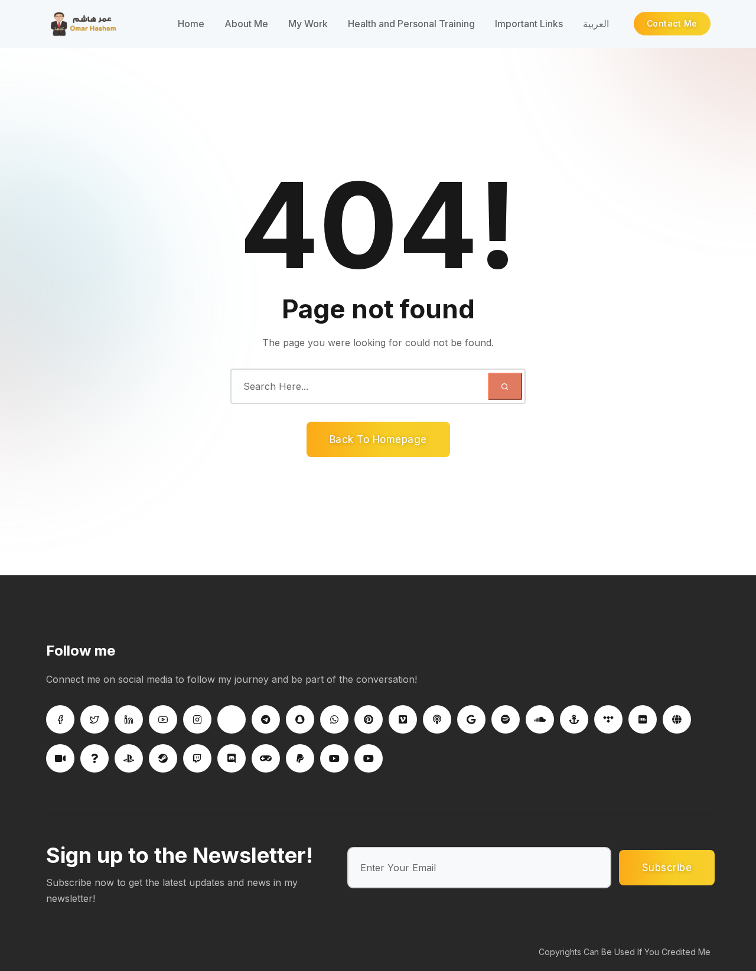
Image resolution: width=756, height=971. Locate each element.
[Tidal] (608, 719)
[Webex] (677, 719)
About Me (246, 24)
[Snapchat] (300, 719)
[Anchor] (574, 719)
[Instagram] (197, 719)
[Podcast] (437, 719)
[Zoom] (60, 758)
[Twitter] (94, 719)
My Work (308, 24)
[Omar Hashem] (101, 23)
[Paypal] (300, 758)
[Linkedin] (129, 719)
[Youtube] (163, 719)
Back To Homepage (378, 439)
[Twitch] (197, 758)
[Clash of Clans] (266, 758)
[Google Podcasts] (471, 719)
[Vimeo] (403, 719)
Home (191, 24)
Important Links (529, 24)
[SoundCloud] (540, 719)
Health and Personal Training (411, 24)
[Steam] (163, 758)
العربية (596, 24)
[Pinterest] (368, 719)
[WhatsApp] (334, 719)
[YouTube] (334, 758)
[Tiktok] (231, 719)
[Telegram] (266, 719)
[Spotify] (505, 719)
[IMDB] (642, 719)
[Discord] (231, 758)
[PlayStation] (129, 758)
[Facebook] (60, 719)
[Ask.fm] (94, 758)
